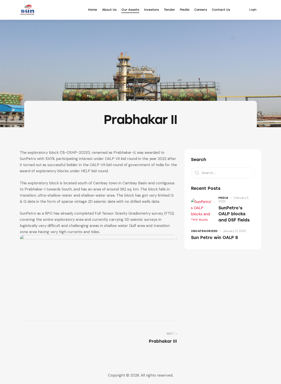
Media (223, 197)
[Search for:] (223, 172)
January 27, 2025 (234, 231)
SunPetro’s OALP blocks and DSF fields (234, 214)
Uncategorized (204, 231)
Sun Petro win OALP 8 (214, 237)
